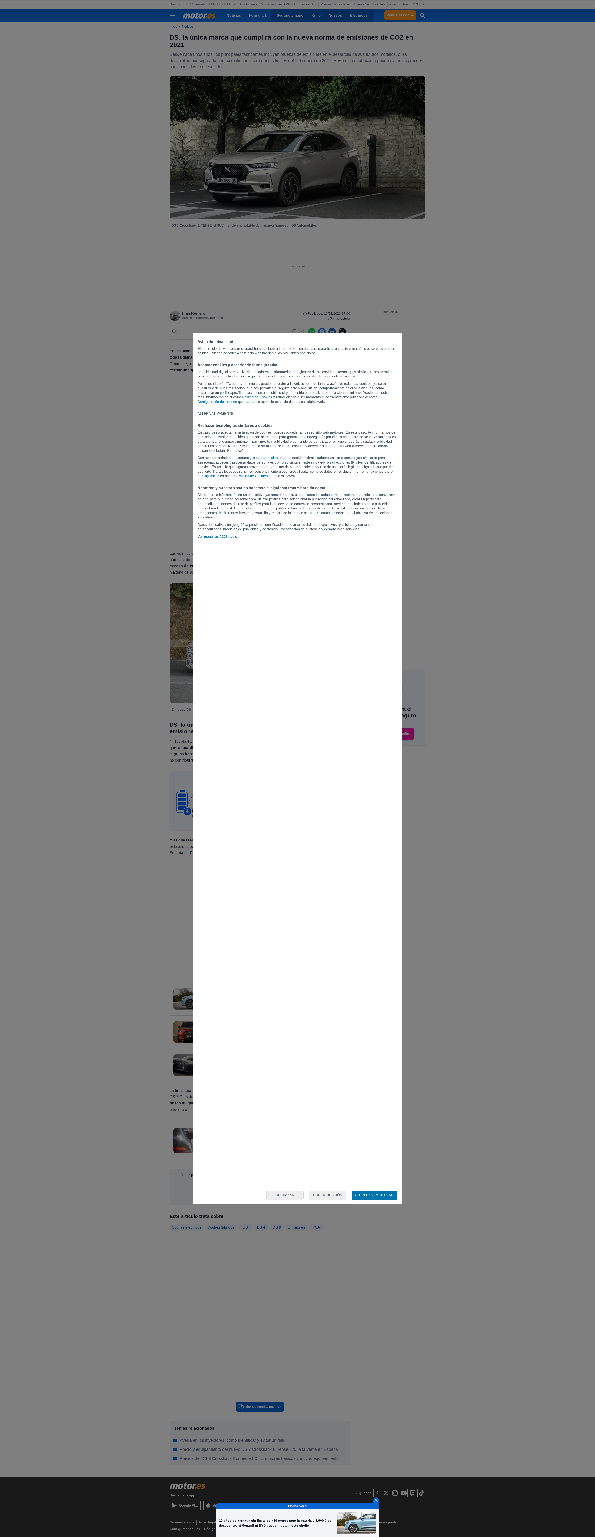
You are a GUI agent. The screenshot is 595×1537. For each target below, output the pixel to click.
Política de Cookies (257, 397)
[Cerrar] (376, 1500)
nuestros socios (265, 458)
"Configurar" (207, 476)
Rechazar (285, 1195)
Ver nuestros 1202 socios (218, 536)
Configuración (327, 1195)
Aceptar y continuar (374, 1195)
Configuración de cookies (217, 402)
